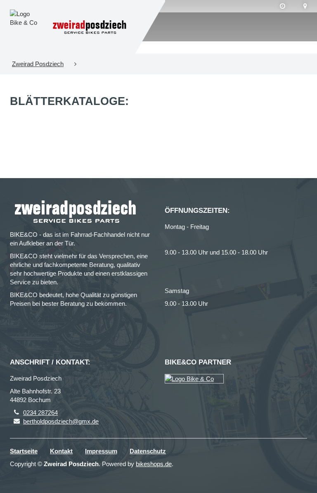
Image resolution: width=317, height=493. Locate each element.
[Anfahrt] (305, 6)
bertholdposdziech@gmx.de (61, 421)
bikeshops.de (154, 463)
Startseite (24, 451)
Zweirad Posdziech (38, 63)
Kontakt (61, 451)
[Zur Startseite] (89, 27)
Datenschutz (148, 451)
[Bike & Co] (194, 378)
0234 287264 (40, 412)
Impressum (101, 451)
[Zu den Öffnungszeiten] (282, 6)
